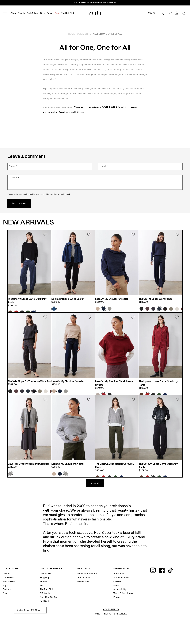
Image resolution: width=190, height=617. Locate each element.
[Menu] (6, 13)
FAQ (42, 585)
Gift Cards (45, 593)
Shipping (44, 577)
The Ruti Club (46, 589)
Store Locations (121, 577)
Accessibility (119, 589)
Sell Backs (45, 601)
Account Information (87, 573)
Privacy (117, 597)
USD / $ (151, 13)
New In (6, 573)
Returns (43, 581)
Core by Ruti (9, 577)
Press (116, 585)
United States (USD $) (27, 610)
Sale (5, 593)
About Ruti (118, 573)
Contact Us (45, 573)
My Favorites (83, 581)
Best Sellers (9, 581)
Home (71, 33)
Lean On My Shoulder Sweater (111, 299)
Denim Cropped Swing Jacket (67, 299)
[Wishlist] (45, 235)
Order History (83, 577)
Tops (5, 585)
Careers (117, 581)
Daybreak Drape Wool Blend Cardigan (28, 464)
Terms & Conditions (123, 593)
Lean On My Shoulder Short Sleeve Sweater (114, 383)
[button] (183, 13)
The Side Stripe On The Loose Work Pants (30, 381)
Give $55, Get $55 (49, 597)
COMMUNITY (84, 33)
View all (95, 483)
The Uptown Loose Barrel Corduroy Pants (27, 301)
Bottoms (7, 589)
